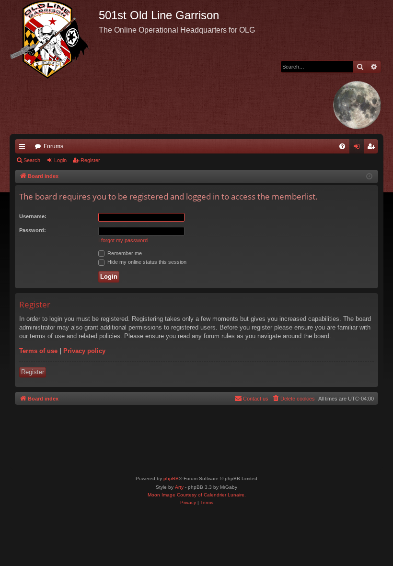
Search (31, 160)
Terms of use (38, 350)
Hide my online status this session (146, 262)
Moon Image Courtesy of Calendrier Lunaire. (197, 494)
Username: (32, 216)
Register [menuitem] (373, 148)
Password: (32, 230)
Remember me (124, 253)
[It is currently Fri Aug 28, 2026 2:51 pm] (369, 176)
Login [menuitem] (358, 148)
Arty (179, 487)
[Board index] (54, 39)
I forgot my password (123, 240)
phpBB (171, 478)
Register (90, 160)
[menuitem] (342, 146)
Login (60, 160)
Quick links (24, 148)
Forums (53, 146)
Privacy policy (84, 350)
